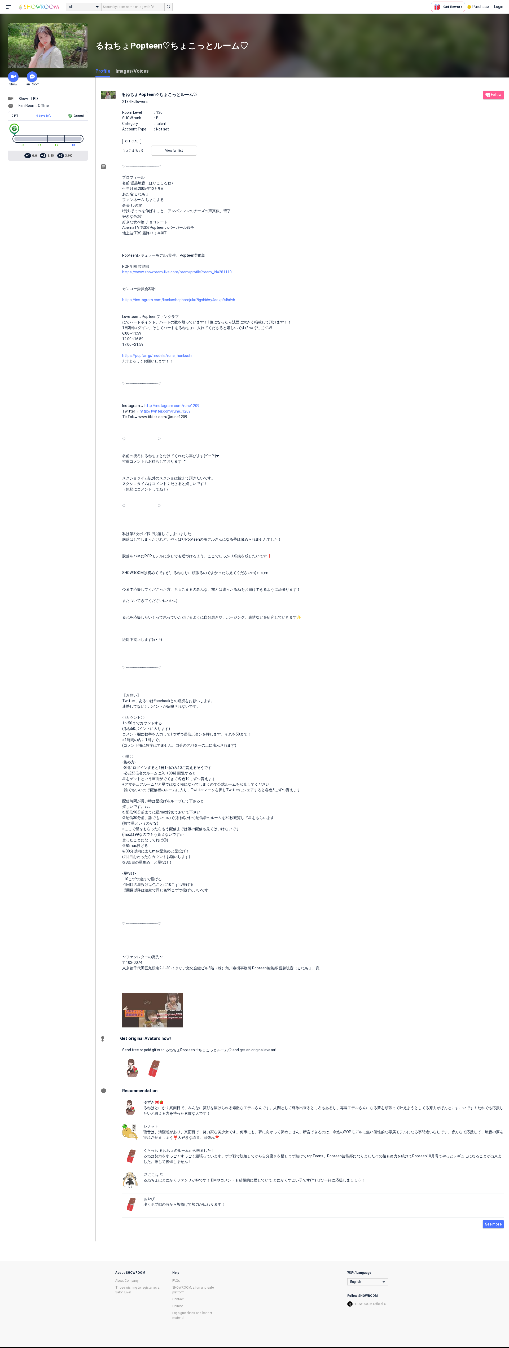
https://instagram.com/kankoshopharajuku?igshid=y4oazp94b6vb (178, 300)
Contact (178, 1299)
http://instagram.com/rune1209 (171, 406)
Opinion (177, 1306)
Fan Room (32, 84)
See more (493, 1224)
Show (13, 84)
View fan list (174, 150)
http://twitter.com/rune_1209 (165, 411)
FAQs (176, 1281)
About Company (126, 1281)
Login (498, 7)
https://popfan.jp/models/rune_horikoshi (157, 355)
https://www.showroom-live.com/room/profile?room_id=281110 (177, 272)
